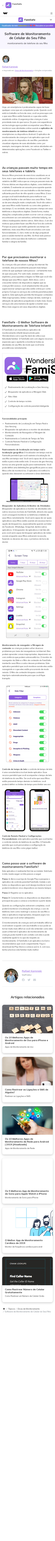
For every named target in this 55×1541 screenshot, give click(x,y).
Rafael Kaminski (10, 66)
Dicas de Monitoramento (24, 70)
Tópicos (11, 1309)
